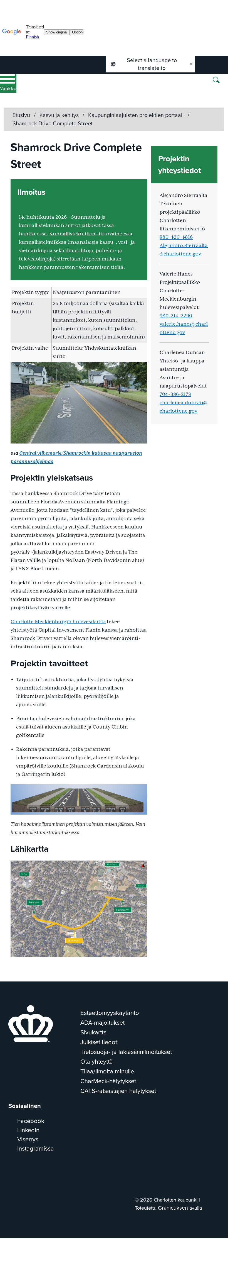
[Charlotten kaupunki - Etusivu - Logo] (74, 90)
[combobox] (150, 64)
